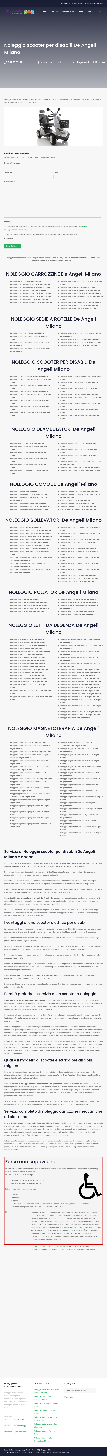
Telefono (9, 172)
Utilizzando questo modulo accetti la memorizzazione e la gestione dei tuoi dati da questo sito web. (42, 234)
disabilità (31, 1172)
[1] (42, 1224)
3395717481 (15, 62)
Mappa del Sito (46, 1450)
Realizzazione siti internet (30, 1452)
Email (57, 172)
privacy (84, 226)
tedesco (74, 1227)
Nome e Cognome (13, 163)
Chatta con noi (51, 62)
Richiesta (9, 182)
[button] (100, 12)
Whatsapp (22, 1426)
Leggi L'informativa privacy (14, 1450)
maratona (55, 1204)
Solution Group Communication (51, 1452)
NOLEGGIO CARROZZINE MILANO (63, 12)
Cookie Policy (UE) (33, 1450)
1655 (66, 1227)
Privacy (8, 222)
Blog (81, 12)
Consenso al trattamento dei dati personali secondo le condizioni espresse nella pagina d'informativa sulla (46, 226)
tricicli (70, 1230)
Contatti (91, 12)
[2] (84, 1230)
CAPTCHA (8, 239)
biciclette (79, 1230)
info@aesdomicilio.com (90, 62)
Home (45, 12)
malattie (13, 1172)
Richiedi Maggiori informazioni (16, 1432)
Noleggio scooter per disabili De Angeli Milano (49, 1246)
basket (47, 1204)
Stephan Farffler (85, 1227)
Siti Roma (66, 1452)
